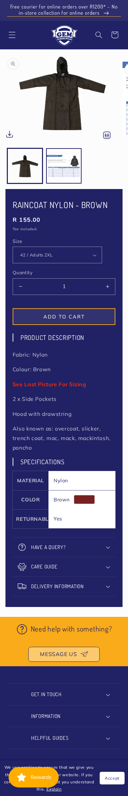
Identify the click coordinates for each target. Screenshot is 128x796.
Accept (112, 778)
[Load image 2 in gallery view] (64, 166)
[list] (64, 98)
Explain (53, 789)
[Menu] (12, 35)
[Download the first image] (9, 135)
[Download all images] (107, 136)
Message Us (58, 654)
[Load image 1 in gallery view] (25, 166)
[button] (99, 35)
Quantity (22, 272)
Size (17, 241)
